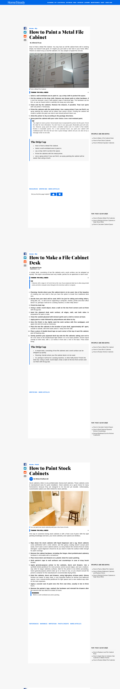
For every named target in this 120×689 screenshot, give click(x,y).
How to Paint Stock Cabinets (102, 140)
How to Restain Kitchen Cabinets (103, 352)
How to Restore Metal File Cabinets (104, 218)
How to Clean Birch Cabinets (102, 349)
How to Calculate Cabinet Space (103, 224)
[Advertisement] (59, 175)
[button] (25, 29)
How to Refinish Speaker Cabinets (103, 143)
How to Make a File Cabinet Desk (103, 138)
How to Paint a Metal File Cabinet (103, 347)
